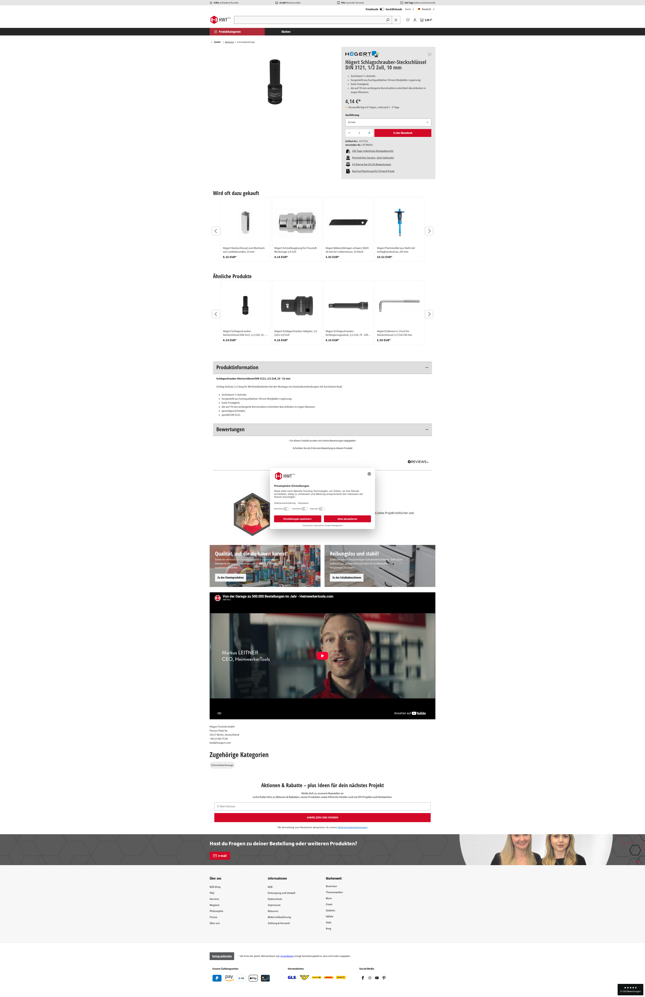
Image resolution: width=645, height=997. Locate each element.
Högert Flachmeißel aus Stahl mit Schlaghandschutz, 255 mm (396, 250)
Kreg (328, 928)
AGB (270, 887)
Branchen (331, 886)
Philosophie (216, 911)
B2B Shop (215, 887)
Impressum (274, 905)
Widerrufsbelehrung (279, 917)
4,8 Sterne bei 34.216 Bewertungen (371, 164)
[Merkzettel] (407, 20)
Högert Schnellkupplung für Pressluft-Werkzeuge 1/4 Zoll (295, 250)
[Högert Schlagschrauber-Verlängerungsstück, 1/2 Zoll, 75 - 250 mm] (348, 306)
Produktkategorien (230, 32)
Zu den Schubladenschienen (346, 577)
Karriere (214, 899)
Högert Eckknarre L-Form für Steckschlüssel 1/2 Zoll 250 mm (394, 333)
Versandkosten (287, 956)
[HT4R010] (275, 83)
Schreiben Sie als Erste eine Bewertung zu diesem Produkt (322, 448)
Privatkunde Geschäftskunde (384, 9)
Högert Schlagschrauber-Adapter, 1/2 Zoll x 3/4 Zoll (295, 333)
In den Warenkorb (402, 133)
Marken (286, 32)
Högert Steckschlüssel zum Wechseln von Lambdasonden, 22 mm (244, 250)
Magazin (215, 905)
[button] (322, 448)
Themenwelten (334, 892)
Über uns (215, 923)
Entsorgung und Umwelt (281, 893)
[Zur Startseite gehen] (220, 20)
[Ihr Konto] (414, 20)
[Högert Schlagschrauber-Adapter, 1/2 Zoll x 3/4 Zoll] (297, 306)
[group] (245, 229)
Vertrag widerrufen (222, 956)
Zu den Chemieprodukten (231, 577)
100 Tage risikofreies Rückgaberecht (372, 151)
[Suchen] (388, 20)
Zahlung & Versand (279, 923)
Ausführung (352, 115)
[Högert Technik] (362, 54)
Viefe (328, 922)
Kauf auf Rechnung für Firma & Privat (373, 171)
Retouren (273, 911)
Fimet (329, 904)
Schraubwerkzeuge (222, 765)
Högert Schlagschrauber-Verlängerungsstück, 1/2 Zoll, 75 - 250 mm (347, 333)
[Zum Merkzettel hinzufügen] (429, 54)
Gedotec (330, 910)
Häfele (329, 916)
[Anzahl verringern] (349, 133)
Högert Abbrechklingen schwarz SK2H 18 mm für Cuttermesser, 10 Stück (347, 250)
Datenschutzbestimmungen (353, 827)
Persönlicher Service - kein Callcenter (373, 158)
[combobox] (309, 20)
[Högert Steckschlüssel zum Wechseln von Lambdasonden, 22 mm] (245, 223)
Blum (329, 898)
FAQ (212, 893)
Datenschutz (275, 899)
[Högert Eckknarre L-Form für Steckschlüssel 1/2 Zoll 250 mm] (399, 306)
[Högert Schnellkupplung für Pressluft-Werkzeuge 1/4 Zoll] (297, 223)
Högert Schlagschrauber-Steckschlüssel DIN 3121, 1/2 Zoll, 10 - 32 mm (245, 333)
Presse (213, 917)
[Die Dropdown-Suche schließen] (396, 20)
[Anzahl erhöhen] (369, 133)
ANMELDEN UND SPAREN (322, 817)
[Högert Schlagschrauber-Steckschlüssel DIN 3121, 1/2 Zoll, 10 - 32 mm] (245, 306)
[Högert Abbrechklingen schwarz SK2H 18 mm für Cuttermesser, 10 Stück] (348, 223)
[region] (275, 83)
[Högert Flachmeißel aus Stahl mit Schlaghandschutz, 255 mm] (399, 223)
